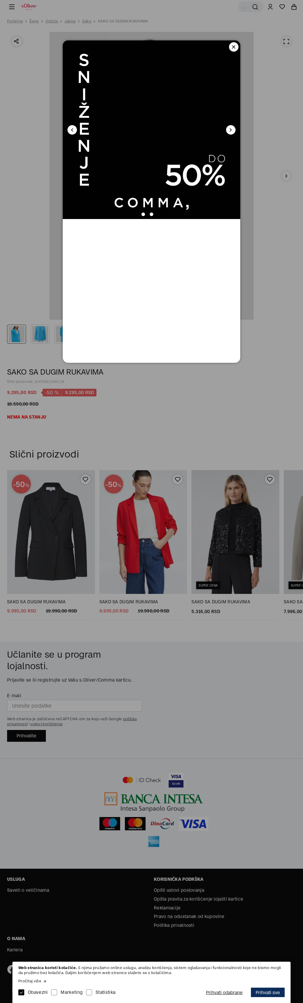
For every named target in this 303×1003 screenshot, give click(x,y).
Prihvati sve (268, 992)
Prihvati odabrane (224, 992)
